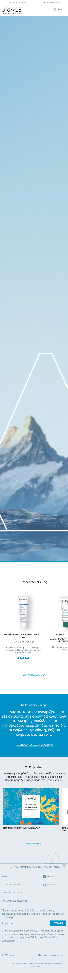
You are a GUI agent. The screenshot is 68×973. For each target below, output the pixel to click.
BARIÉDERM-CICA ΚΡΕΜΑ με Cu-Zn (23, 636)
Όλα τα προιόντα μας (34, 675)
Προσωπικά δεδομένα (50, 963)
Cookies (30, 967)
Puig (39, 967)
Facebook (52, 876)
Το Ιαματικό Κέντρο (11, 885)
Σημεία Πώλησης (53, 2)
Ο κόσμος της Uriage (18, 2)
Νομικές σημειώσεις (29, 963)
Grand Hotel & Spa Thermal (14, 893)
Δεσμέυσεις (7, 876)
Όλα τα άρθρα (34, 843)
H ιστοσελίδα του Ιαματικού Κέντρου (34, 745)
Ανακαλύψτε (23, 620)
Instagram (52, 885)
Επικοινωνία (11, 963)
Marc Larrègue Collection (14, 901)
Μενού (61, 10)
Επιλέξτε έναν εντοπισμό (54, 955)
